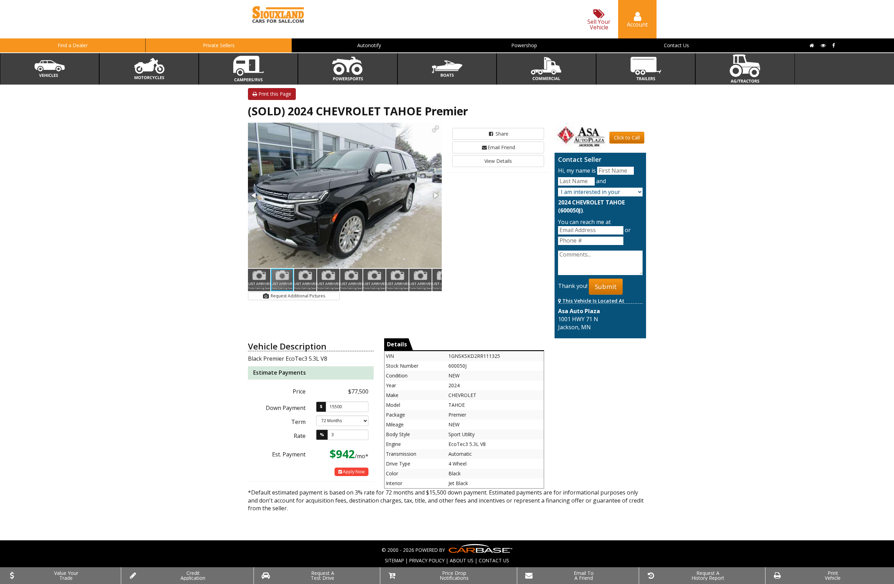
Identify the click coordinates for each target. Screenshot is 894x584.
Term (298, 422)
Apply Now (353, 472)
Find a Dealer (73, 45)
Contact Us (676, 45)
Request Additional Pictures (297, 296)
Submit (606, 286)
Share (501, 133)
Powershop (524, 45)
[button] (435, 129)
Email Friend (501, 147)
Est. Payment (289, 454)
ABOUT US (462, 560)
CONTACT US (494, 560)
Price (299, 391)
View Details (498, 161)
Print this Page (274, 94)
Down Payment (286, 408)
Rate (300, 436)
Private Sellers (219, 45)
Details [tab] (397, 344)
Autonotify (369, 45)
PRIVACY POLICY (427, 560)
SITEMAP (394, 560)
